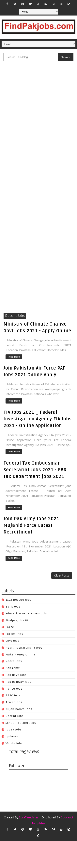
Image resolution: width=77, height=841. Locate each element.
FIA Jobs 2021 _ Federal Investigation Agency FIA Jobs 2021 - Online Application (38, 419)
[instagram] (61, 4)
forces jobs (14, 634)
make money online (21, 654)
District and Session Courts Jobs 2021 (31, 193)
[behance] (53, 4)
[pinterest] (22, 4)
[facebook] (7, 4)
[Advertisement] (38, 271)
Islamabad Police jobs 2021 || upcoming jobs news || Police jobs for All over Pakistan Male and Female (37, 125)
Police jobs (14, 688)
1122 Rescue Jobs (19, 599)
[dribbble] (38, 4)
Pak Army (13, 668)
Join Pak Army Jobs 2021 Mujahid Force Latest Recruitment (31, 525)
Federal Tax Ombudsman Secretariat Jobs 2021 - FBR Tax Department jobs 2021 (35, 469)
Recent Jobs (15, 716)
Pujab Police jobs (19, 709)
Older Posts (61, 575)
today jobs (14, 729)
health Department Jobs (24, 647)
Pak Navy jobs (16, 675)
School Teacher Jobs (21, 723)
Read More (14, 356)
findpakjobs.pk (17, 620)
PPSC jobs (13, 695)
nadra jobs (14, 661)
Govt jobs (13, 640)
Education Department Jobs (27, 613)
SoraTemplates (28, 817)
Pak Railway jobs (18, 682)
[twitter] (15, 4)
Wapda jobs (14, 743)
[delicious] (69, 4)
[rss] (46, 4)
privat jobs (14, 702)
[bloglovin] (30, 4)
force (10, 627)
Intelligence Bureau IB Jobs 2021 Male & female (38, 103)
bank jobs (13, 606)
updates (12, 736)
